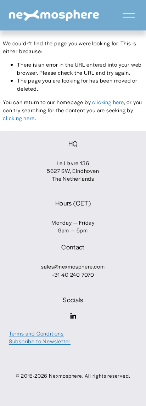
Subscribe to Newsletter (40, 341)
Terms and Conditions (36, 333)
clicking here (108, 102)
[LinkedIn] (73, 316)
